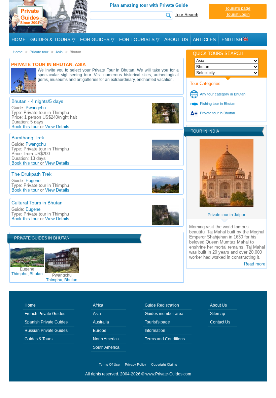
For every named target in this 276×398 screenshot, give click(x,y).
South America (106, 347)
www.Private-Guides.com (168, 374)
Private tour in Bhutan (217, 113)
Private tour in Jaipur (226, 214)
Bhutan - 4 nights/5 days (37, 101)
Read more (254, 263)
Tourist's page (237, 8)
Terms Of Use (109, 364)
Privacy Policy (135, 364)
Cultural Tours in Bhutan (37, 202)
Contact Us (220, 322)
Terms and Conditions (165, 339)
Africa (98, 305)
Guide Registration (162, 305)
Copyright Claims (164, 364)
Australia (101, 322)
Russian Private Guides (46, 330)
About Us (176, 39)
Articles (204, 39)
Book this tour (25, 126)
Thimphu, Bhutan (27, 271)
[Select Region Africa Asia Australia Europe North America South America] (226, 61)
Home (18, 39)
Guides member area (164, 313)
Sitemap (217, 313)
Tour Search (186, 14)
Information (155, 330)
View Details (57, 126)
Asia (97, 313)
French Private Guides (45, 313)
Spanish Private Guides (46, 322)
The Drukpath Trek (31, 174)
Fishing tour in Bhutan (217, 104)
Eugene (33, 180)
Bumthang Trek (27, 137)
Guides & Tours (39, 339)
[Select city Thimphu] (226, 73)
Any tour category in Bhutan (222, 94)
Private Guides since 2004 (49, 16)
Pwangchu (36, 108)
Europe (99, 330)
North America (106, 339)
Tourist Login (238, 14)
